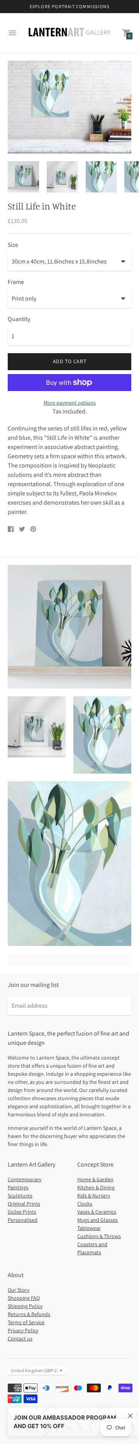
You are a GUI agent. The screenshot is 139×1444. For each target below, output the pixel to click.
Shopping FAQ (24, 1297)
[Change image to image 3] (101, 177)
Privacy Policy (23, 1330)
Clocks (84, 1203)
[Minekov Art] (69, 32)
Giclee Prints (22, 1211)
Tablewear (89, 1228)
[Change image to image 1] (23, 177)
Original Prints (24, 1203)
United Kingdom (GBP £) (34, 1370)
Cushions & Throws (99, 1236)
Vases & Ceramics (96, 1211)
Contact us (20, 1338)
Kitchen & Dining (96, 1187)
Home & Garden (95, 1179)
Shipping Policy (25, 1306)
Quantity (19, 319)
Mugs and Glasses (97, 1219)
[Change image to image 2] (62, 177)
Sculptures (20, 1195)
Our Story (18, 1289)
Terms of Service (26, 1322)
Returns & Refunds (29, 1314)
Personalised (22, 1219)
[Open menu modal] (12, 32)
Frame (16, 282)
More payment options (70, 402)
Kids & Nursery (93, 1195)
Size (13, 245)
